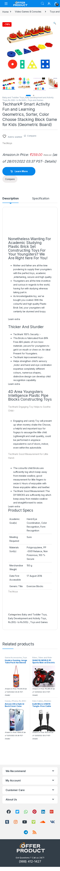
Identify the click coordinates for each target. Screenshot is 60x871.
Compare (31, 135)
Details (49, 161)
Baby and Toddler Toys (13, 97)
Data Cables (37, 701)
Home (5, 11)
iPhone (15, 701)
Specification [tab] (40, 198)
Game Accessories (13, 657)
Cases (8, 701)
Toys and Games (35, 100)
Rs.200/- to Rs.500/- (17, 100)
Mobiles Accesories (41, 702)
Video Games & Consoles (28, 11)
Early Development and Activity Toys (27, 618)
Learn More (21, 171)
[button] (54, 23)
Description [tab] (10, 198)
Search (42, 3)
